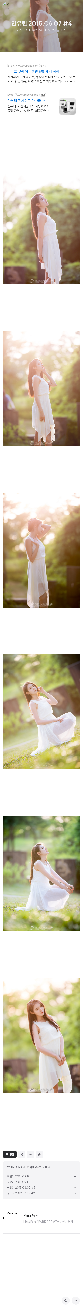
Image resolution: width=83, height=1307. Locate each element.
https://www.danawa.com (23, 95)
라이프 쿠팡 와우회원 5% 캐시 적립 (33, 71)
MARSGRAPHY (55, 30)
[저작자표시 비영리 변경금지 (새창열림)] (50, 1154)
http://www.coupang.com (22, 65)
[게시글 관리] (30, 1154)
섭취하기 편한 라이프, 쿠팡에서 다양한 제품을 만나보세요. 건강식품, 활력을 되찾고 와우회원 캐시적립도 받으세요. (41, 79)
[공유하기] (21, 1154)
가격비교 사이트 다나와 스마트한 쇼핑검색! (28, 100)
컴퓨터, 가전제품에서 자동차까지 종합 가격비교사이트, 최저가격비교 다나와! (28, 108)
